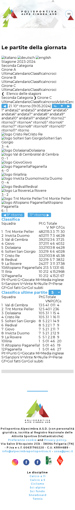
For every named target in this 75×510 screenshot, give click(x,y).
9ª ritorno (53, 126)
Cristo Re (35, 134)
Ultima (6, 74)
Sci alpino (37, 487)
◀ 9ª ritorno (12, 215)
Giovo (27, 162)
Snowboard (37, 495)
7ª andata (37, 114)
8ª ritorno (37, 126)
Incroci (50, 74)
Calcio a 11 (38, 476)
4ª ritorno (37, 122)
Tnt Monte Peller (56, 199)
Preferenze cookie (22, 440)
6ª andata (21, 114)
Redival (31, 187)
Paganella (38, 167)
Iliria (23, 174)
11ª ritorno (21, 130)
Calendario (21, 74)
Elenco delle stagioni (23, 94)
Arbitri (61, 102)
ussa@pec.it (63, 451)
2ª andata (25, 110)
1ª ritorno (54, 118)
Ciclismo (37, 483)
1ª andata (9, 110)
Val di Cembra (47, 154)
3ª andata (41, 110)
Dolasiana (37, 150)
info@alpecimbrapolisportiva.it (26, 451)
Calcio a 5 (37, 480)
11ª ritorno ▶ (39, 215)
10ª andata (22, 118)
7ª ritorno (21, 126)
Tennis (37, 498)
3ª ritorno (21, 122)
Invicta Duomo (50, 178)
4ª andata (57, 110)
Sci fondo (37, 491)
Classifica (37, 74)
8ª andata (53, 114)
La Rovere (38, 191)
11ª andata (39, 118)
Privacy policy (55, 440)
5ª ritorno (52, 122)
